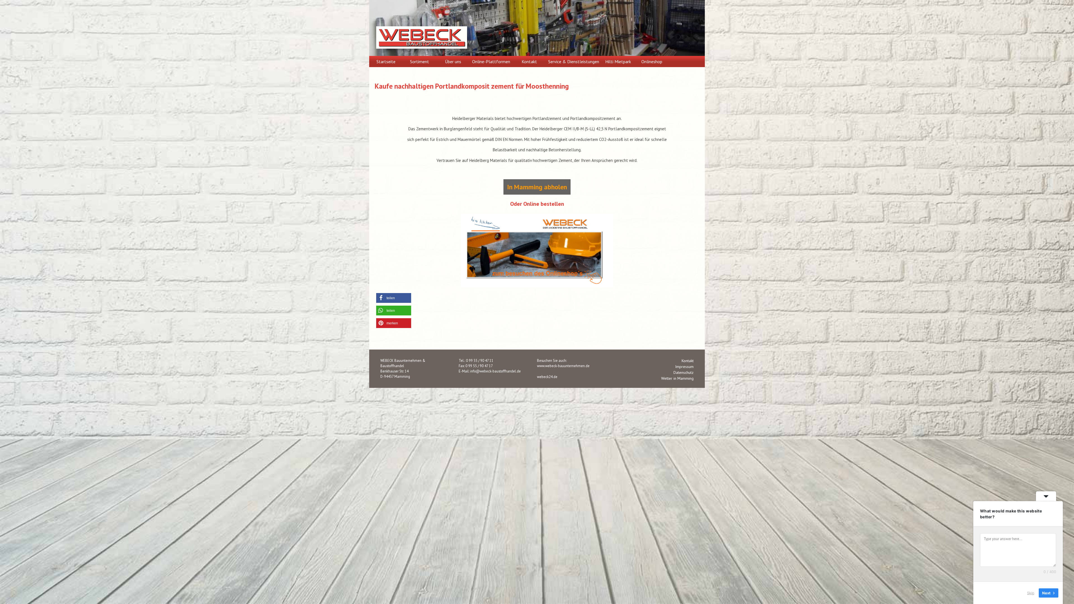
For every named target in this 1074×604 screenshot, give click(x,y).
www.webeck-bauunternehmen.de (563, 366)
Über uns (453, 61)
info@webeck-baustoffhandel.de (495, 371)
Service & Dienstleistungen (573, 61)
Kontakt (529, 61)
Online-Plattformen (491, 61)
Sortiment (419, 61)
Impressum (684, 366)
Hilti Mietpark (618, 61)
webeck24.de (547, 376)
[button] (393, 298)
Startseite (385, 61)
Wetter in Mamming (677, 378)
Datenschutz (683, 372)
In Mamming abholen (537, 187)
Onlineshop (651, 61)
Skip (1030, 592)
